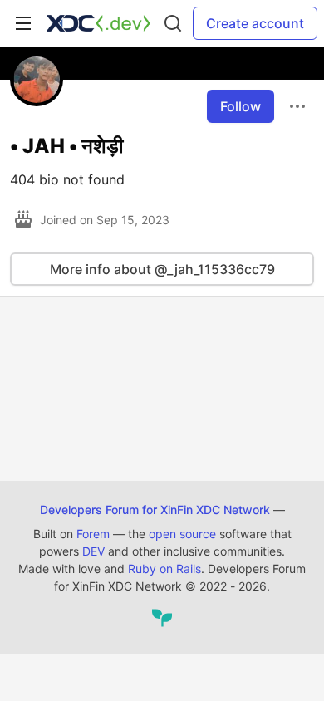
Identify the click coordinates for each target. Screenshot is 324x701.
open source (182, 534)
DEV (93, 551)
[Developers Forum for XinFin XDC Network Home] (98, 23)
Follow (240, 106)
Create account (255, 23)
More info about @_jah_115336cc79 (162, 269)
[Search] (172, 23)
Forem (93, 534)
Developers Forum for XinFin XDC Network (155, 509)
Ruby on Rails (164, 568)
